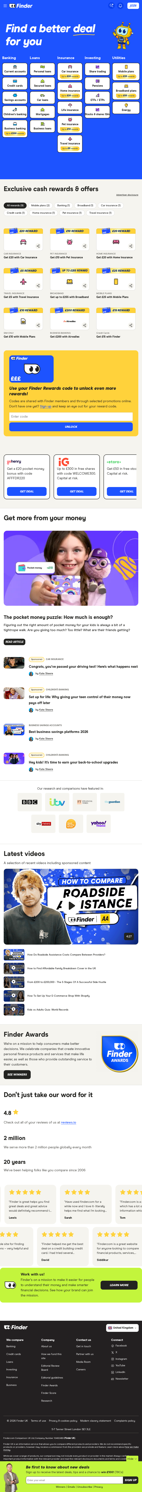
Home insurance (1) (43, 213)
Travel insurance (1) (100, 213)
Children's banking (57, 690)
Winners (60, 1487)
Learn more (119, 1285)
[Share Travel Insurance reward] (38, 286)
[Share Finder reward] (131, 325)
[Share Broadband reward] (85, 286)
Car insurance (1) (111, 205)
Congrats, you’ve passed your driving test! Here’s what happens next (83, 667)
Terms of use (38, 1421)
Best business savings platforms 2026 (58, 732)
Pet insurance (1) (72, 213)
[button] (23, 240)
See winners (17, 1074)
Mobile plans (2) (40, 205)
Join (133, 6)
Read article (14, 642)
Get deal (27, 491)
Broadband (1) (85, 205)
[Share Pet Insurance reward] (85, 246)
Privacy (98, 1487)
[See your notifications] (120, 5)
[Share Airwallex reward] (85, 325)
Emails (71, 1487)
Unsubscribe (84, 1487)
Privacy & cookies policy (63, 1421)
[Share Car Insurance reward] (38, 246)
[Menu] (5, 6)
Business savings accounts (45, 725)
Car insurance (55, 659)
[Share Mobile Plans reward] (131, 286)
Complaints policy (124, 1421)
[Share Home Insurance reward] (131, 246)
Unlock (71, 426)
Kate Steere (46, 673)
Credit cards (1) (16, 213)
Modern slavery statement (95, 1421)
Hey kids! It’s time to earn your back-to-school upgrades (73, 762)
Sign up (45, 406)
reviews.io (68, 1122)
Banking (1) (63, 205)
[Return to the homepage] (21, 6)
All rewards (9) (15, 205)
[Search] (111, 5)
